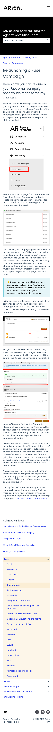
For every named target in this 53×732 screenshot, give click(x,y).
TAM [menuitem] (9, 660)
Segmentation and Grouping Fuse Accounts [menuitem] (23, 607)
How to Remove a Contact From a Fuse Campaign (24, 526)
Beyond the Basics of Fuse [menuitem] (19, 624)
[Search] (47, 40)
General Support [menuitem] (12, 686)
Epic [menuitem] (9, 639)
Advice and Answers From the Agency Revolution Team (24, 33)
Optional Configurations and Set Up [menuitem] (24, 618)
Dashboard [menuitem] (12, 676)
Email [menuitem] (9, 564)
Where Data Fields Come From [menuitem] (22, 613)
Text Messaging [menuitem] (14, 590)
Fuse (5, 63)
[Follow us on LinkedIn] (43, 712)
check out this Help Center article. (31, 498)
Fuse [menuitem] (6, 559)
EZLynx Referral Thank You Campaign (19, 545)
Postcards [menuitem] (12, 595)
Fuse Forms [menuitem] (12, 574)
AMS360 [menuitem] (11, 634)
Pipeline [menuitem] (10, 579)
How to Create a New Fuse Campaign (19, 532)
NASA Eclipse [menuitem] (13, 655)
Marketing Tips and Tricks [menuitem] (19, 670)
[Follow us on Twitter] (48, 712)
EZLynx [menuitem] (10, 644)
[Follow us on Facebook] (37, 712)
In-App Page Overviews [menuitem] (18, 600)
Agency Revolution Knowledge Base (20, 57)
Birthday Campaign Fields (14, 551)
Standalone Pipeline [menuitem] (13, 696)
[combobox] (24, 40)
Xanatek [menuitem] (11, 665)
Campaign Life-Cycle (12, 539)
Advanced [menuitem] (12, 629)
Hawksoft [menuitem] (11, 650)
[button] (48, 559)
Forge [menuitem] (7, 681)
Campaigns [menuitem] (13, 585)
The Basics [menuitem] (12, 569)
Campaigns (17, 63)
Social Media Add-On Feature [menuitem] (18, 691)
